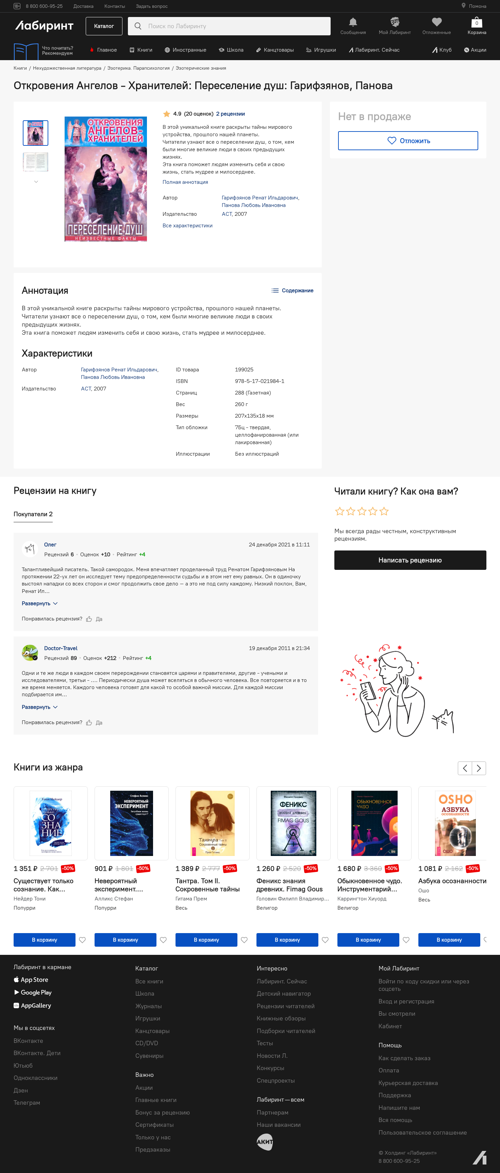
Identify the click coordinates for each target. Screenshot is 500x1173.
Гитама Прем (191, 899)
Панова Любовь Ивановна (254, 205)
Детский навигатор (284, 993)
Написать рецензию (410, 560)
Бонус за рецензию (162, 1112)
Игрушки (325, 50)
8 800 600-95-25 (399, 1161)
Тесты (265, 1043)
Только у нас (153, 1137)
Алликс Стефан (114, 899)
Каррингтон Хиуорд (361, 899)
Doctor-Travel (61, 648)
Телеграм (27, 1102)
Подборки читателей (286, 1031)
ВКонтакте (28, 1041)
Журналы (148, 1006)
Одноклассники (35, 1078)
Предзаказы (152, 1149)
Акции (478, 50)
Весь (181, 908)
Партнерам (272, 1112)
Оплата (389, 1070)
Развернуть (36, 603)
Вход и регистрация (406, 1001)
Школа (235, 50)
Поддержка (395, 1095)
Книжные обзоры (281, 1018)
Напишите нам (399, 1107)
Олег (50, 544)
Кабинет (390, 1026)
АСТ (227, 214)
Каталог (104, 26)
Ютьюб (23, 1065)
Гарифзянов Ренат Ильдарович (260, 197)
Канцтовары (279, 50)
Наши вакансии (279, 1124)
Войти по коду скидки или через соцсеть (424, 985)
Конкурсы (270, 1068)
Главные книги (156, 1100)
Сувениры (149, 1056)
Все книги (149, 981)
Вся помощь (395, 1120)
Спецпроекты (276, 1080)
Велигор (267, 908)
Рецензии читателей (286, 1006)
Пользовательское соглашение (423, 1132)
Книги (144, 50)
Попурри (24, 908)
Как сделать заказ (405, 1058)
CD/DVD (146, 1043)
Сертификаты (154, 1124)
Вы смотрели (397, 1013)
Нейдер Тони (30, 899)
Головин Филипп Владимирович (292, 899)
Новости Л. (272, 1056)
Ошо (423, 891)
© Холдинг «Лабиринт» (408, 1153)
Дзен (21, 1090)
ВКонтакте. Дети (37, 1053)
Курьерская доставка (408, 1083)
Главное (107, 50)
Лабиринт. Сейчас (377, 50)
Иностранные (189, 50)
